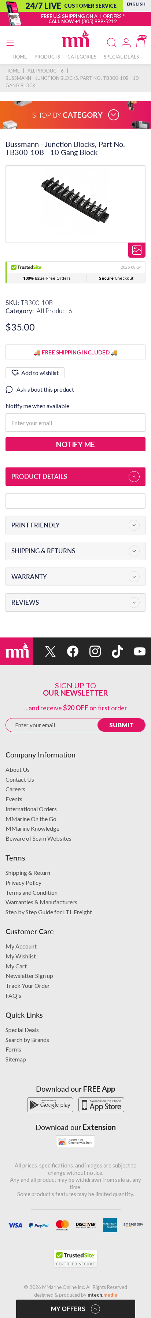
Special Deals (22, 1029)
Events (13, 798)
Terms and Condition (31, 892)
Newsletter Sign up (29, 975)
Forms (13, 1049)
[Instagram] (89, 651)
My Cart (16, 965)
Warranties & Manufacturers (41, 901)
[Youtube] (134, 651)
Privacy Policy (23, 882)
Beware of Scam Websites (38, 838)
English (136, 3)
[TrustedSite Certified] (75, 1258)
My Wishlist (20, 956)
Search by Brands (27, 1039)
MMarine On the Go (30, 818)
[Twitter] (44, 651)
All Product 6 (54, 311)
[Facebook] (67, 651)
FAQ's (13, 995)
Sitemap (15, 1059)
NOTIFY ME (75, 444)
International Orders (31, 808)
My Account (21, 946)
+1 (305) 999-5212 (96, 21)
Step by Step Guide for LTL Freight (48, 911)
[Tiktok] (112, 651)
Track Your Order (27, 985)
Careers (15, 788)
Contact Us (19, 779)
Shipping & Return (27, 872)
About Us (17, 769)
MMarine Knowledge (32, 828)
